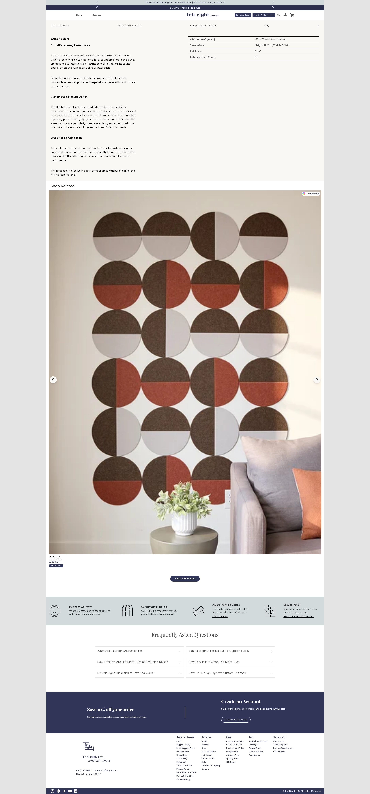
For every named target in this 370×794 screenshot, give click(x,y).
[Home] (174, 15)
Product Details (60, 25)
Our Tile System (209, 752)
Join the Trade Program (264, 15)
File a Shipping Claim (185, 748)
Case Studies (279, 752)
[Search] (279, 15)
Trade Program (280, 745)
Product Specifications (283, 748)
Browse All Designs (235, 741)
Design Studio (255, 748)
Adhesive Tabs (232, 755)
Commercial (279, 741)
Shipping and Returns (203, 25)
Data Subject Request (186, 772)
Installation (206, 755)
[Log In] (285, 14)
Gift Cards (230, 762)
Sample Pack (232, 752)
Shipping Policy (183, 745)
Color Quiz (254, 745)
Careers (205, 769)
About (204, 741)
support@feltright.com (106, 770)
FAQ (266, 25)
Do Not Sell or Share (185, 776)
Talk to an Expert (243, 15)
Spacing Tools (232, 758)
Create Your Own (234, 745)
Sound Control (208, 758)
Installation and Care (130, 25)
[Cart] (292, 15)
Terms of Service (184, 765)
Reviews (205, 745)
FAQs (178, 741)
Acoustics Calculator (258, 741)
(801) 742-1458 (83, 770)
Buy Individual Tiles (235, 748)
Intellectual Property (211, 765)
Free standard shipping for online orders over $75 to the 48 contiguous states (185, 2)
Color (204, 762)
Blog (204, 748)
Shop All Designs (185, 578)
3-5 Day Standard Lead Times (185, 8)
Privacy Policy (182, 769)
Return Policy (182, 752)
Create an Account (236, 719)
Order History (182, 755)
